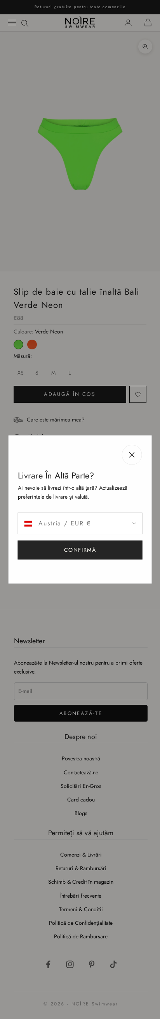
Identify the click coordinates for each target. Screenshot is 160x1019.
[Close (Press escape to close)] (132, 455)
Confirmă (80, 550)
